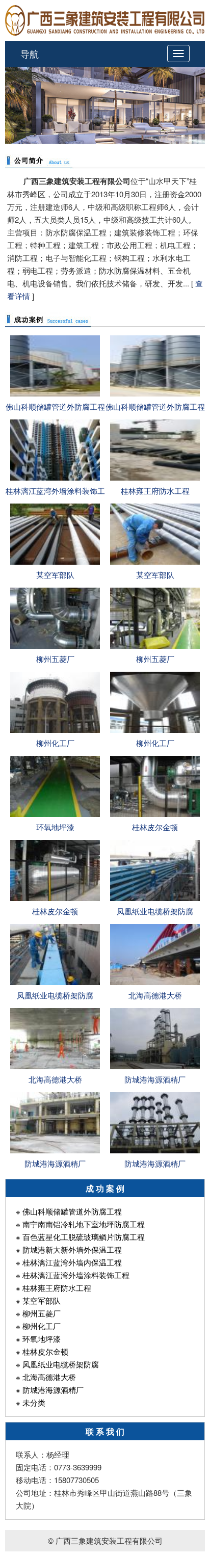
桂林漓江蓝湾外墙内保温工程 (72, 1262)
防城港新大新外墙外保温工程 (72, 1249)
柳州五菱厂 (55, 658)
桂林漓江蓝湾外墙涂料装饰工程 (75, 1275)
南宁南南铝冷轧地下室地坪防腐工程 (83, 1224)
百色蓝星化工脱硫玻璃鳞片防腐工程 (83, 1236)
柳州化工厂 (55, 742)
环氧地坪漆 (55, 827)
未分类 (33, 1402)
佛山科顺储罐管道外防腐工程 (55, 406)
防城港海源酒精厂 (155, 1079)
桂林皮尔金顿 (155, 827)
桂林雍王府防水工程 (155, 490)
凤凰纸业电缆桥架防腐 (155, 911)
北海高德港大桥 (155, 995)
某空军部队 (55, 574)
